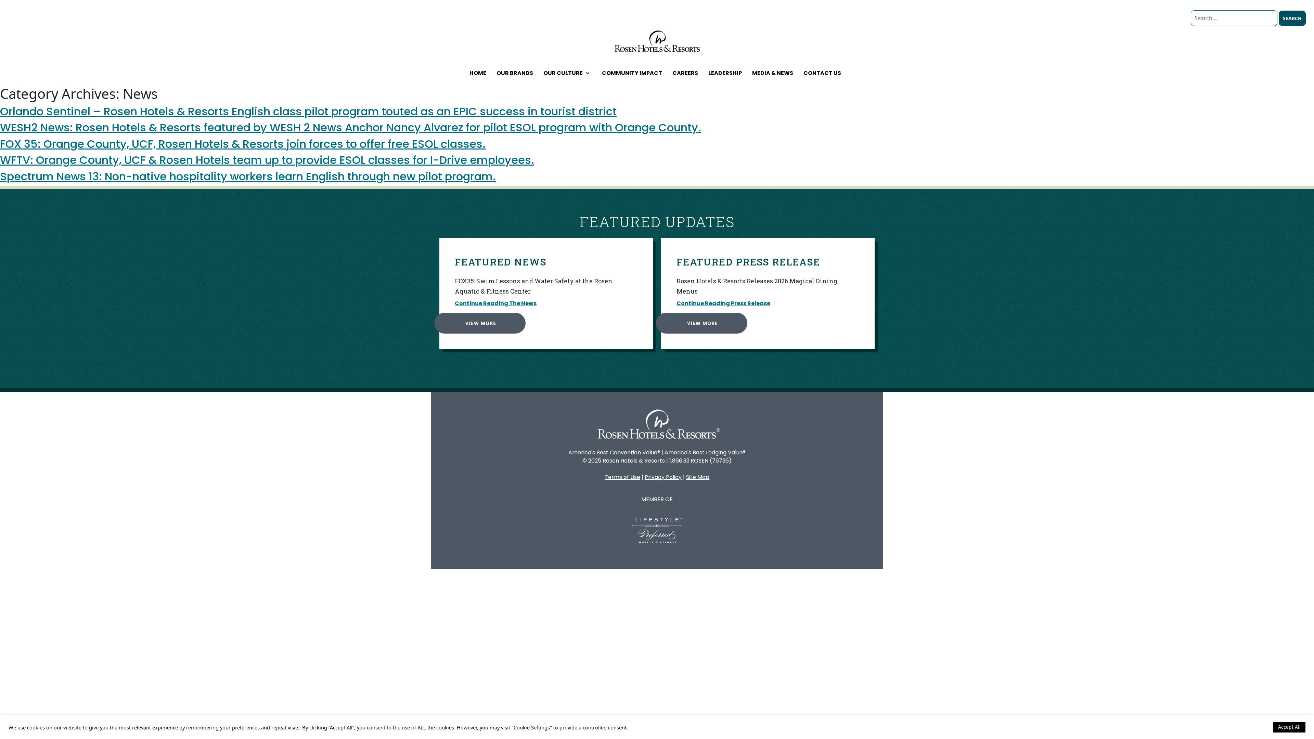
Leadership (725, 73)
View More (480, 323)
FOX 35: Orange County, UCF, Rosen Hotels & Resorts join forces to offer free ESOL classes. (243, 144)
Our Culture (563, 73)
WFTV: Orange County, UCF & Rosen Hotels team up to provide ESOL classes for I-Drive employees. (267, 160)
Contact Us (822, 73)
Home (477, 73)
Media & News (772, 73)
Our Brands (515, 73)
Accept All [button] (1289, 727)
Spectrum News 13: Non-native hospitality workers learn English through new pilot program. (248, 176)
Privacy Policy (663, 477)
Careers (685, 73)
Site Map (697, 477)
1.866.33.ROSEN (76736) (700, 461)
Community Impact (632, 73)
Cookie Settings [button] (1250, 727)
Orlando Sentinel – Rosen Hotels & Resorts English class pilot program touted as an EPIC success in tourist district (308, 111)
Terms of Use (622, 477)
